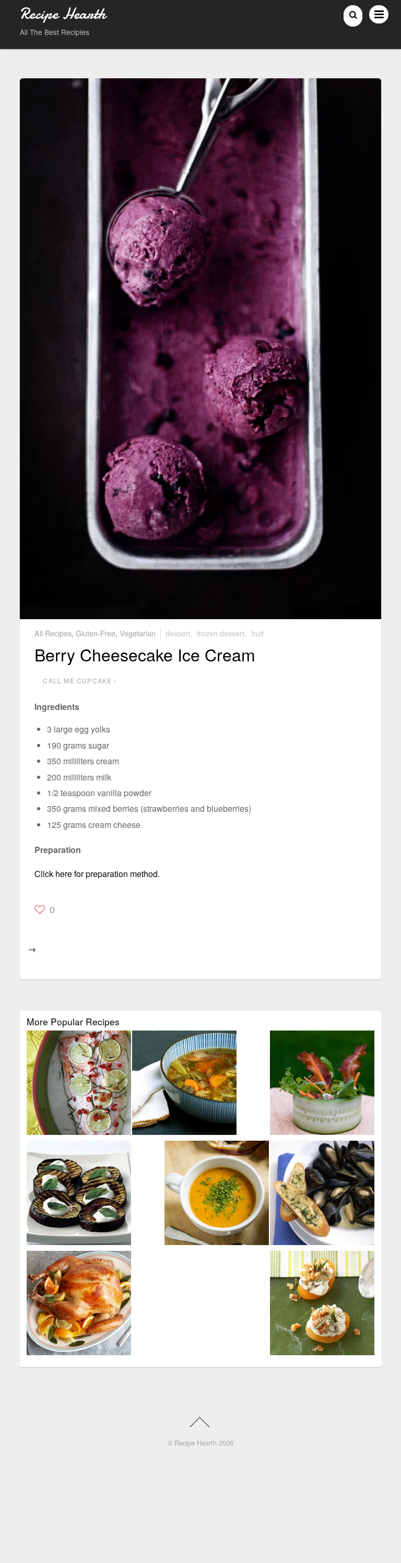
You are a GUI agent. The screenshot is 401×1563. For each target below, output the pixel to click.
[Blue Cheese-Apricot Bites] (322, 1305)
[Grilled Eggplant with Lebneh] (79, 1195)
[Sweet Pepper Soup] (216, 1195)
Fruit (257, 632)
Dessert (178, 632)
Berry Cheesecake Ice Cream (144, 654)
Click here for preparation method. (97, 874)
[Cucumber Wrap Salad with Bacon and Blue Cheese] (322, 1085)
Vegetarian (138, 632)
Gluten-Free (95, 632)
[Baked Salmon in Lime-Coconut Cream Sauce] (79, 1085)
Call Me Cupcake (77, 680)
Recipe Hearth (195, 1443)
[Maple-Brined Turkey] (79, 1305)
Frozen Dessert (220, 632)
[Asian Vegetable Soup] (184, 1085)
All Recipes (53, 632)
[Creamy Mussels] (322, 1195)
